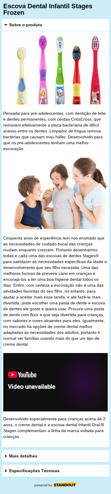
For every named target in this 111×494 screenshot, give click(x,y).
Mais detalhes (23, 456)
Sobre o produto (25, 24)
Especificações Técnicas (34, 470)
